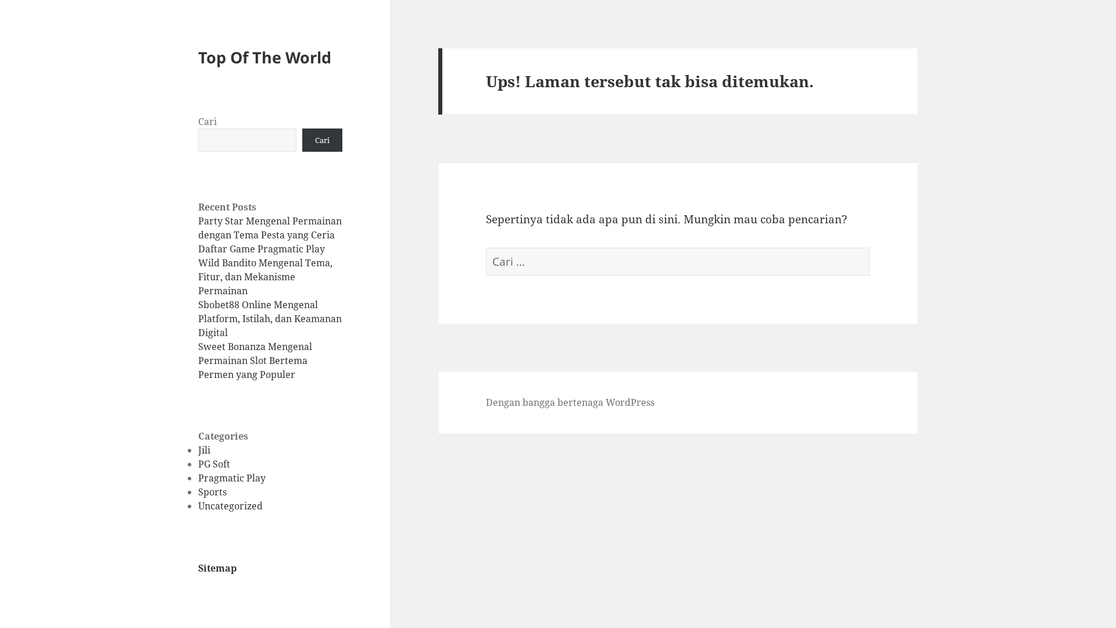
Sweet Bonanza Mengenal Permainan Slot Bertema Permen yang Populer (255, 360)
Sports (212, 492)
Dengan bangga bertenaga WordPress (570, 402)
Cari (207, 121)
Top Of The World (264, 57)
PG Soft (214, 464)
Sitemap (217, 568)
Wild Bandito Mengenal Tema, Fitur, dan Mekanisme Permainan (265, 276)
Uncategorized (230, 505)
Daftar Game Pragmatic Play (261, 248)
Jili (204, 450)
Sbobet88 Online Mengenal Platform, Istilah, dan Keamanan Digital (270, 318)
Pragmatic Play (232, 478)
